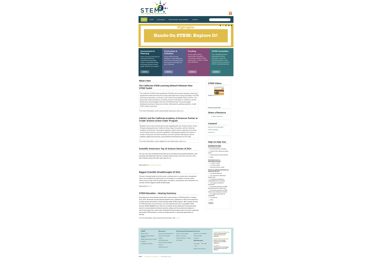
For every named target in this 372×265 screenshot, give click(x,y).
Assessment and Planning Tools (166, 233)
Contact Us (211, 132)
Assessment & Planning (147, 52)
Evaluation (143, 241)
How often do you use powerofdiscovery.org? (215, 160)
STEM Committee (220, 51)
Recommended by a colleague (218, 149)
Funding (192, 51)
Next (219, 107)
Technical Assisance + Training (183, 238)
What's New (145, 81)
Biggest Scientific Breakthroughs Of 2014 (159, 172)
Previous (210, 107)
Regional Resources (163, 247)
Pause (215, 107)
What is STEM (144, 233)
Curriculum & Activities (170, 52)
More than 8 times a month (217, 167)
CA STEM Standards (163, 240)
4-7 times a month (215, 165)
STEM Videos (214, 83)
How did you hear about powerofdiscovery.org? (215, 146)
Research (160, 244)
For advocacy (213, 197)
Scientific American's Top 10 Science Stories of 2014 (165, 148)
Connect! (195, 19)
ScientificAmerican (154, 165)
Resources (161, 19)
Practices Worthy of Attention (165, 242)
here (182, 111)
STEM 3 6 (211, 95)
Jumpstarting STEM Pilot (146, 243)
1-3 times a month (215, 163)
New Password (202, 248)
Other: (212, 157)
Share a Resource (218, 116)
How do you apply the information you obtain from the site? (218, 170)
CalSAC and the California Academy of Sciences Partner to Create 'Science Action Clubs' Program (168, 119)
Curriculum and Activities (164, 235)
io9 (150, 186)
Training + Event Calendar (182, 233)
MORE (145, 72)
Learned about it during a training (219, 154)
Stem (151, 19)
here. (178, 218)
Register (196, 248)
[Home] (154, 14)
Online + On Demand (181, 235)
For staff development (216, 173)
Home (144, 19)
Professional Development (178, 19)
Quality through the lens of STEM (148, 239)
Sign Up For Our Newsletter (215, 127)
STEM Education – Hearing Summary (157, 193)
